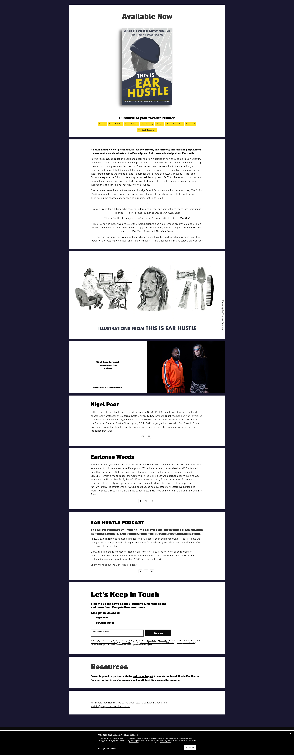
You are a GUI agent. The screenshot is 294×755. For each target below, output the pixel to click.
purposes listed (126, 643)
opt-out (115, 645)
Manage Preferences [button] (107, 749)
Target (159, 124)
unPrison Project (143, 676)
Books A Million (131, 124)
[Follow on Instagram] (149, 437)
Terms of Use (163, 641)
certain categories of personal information (104, 643)
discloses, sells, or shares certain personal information (157, 643)
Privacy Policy (151, 641)
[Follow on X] (146, 501)
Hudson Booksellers (175, 124)
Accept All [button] (189, 747)
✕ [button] (290, 734)
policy (105, 645)
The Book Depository (147, 130)
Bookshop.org (147, 124)
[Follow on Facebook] (143, 437)
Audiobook (190, 124)
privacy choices (165, 742)
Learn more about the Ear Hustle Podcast (114, 564)
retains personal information (186, 643)
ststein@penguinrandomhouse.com (110, 706)
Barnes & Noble (115, 124)
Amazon (102, 124)
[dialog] (147, 743)
